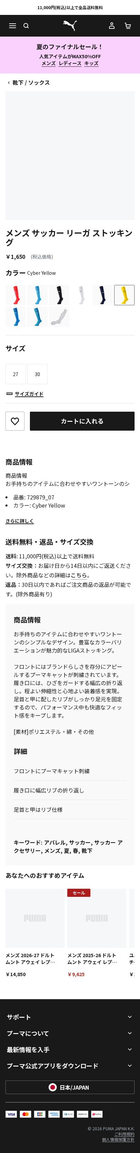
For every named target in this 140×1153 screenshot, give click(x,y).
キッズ (91, 63)
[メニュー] (12, 26)
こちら (79, 575)
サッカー (80, 842)
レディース (70, 63)
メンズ (48, 63)
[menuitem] (124, 1134)
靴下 (87, 850)
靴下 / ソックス (31, 82)
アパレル (55, 842)
